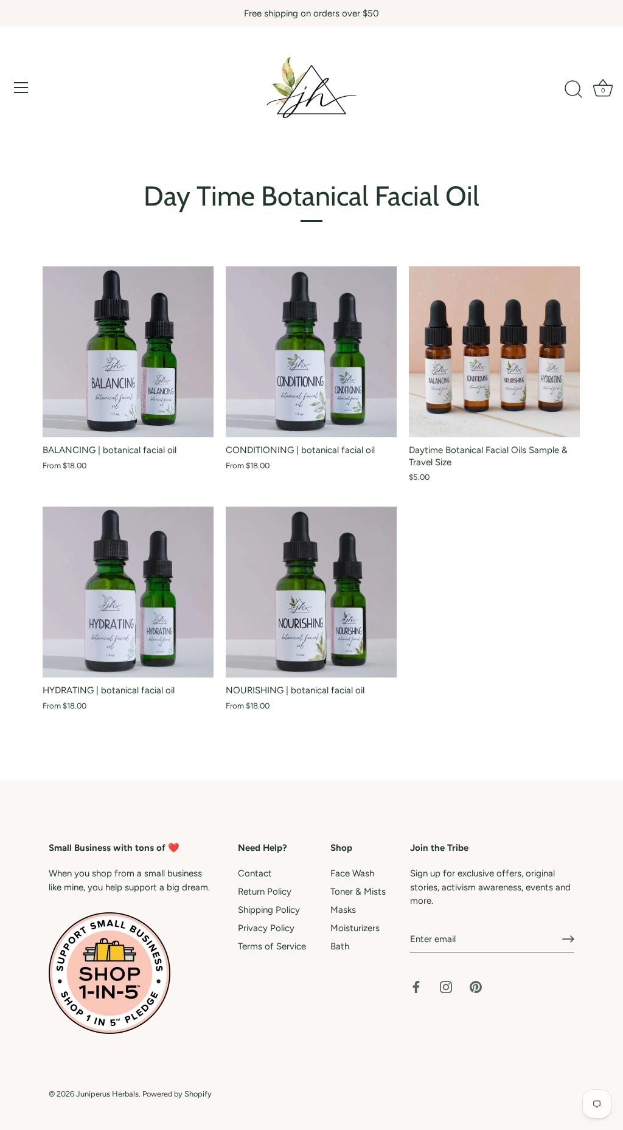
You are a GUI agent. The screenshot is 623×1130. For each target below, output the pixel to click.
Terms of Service (272, 946)
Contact (255, 873)
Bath (339, 946)
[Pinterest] (476, 986)
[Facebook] (416, 986)
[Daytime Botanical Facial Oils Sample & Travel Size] (494, 351)
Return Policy (264, 891)
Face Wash (352, 873)
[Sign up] (568, 939)
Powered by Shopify (177, 1093)
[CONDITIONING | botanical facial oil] (311, 351)
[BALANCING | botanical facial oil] (128, 351)
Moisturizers (355, 928)
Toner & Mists (358, 891)
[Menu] (21, 87)
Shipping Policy (269, 909)
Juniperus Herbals (107, 1093)
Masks (343, 909)
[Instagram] (446, 986)
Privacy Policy (266, 928)
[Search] (573, 89)
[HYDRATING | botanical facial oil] (128, 592)
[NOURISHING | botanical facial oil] (311, 592)
